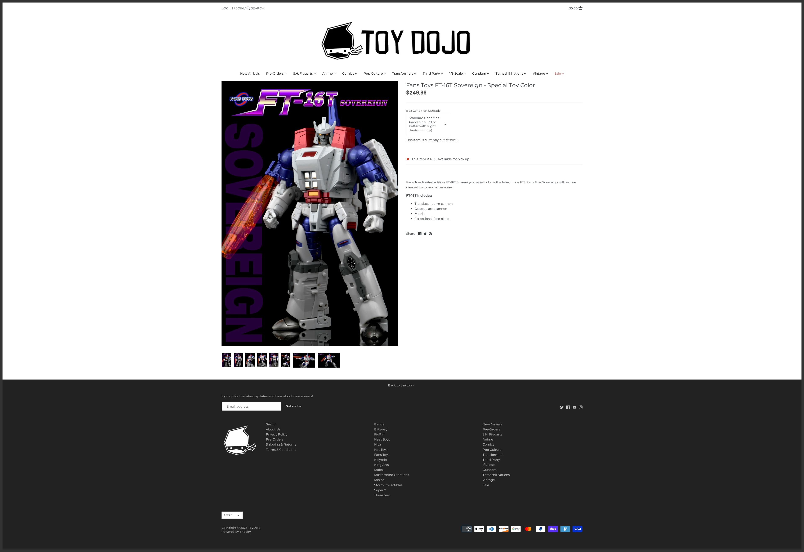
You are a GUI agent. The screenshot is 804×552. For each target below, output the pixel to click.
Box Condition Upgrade (423, 110)
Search (271, 424)
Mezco (379, 480)
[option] (226, 360)
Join (240, 8)
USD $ (228, 515)
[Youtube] (574, 407)
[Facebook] (568, 407)
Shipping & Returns (281, 444)
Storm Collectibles (388, 485)
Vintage (489, 480)
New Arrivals (492, 424)
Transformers (493, 455)
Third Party (491, 460)
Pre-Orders (274, 439)
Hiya (377, 444)
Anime (488, 439)
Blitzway (380, 429)
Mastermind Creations (391, 475)
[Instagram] (580, 407)
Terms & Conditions (281, 450)
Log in (227, 8)
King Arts (381, 465)
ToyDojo (254, 527)
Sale (486, 485)
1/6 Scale (489, 465)
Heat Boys (382, 439)
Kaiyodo (380, 460)
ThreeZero (382, 495)
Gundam (490, 470)
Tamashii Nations (496, 475)
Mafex (379, 470)
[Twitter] (562, 407)
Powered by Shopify (236, 531)
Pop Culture (492, 450)
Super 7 (380, 490)
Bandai (379, 424)
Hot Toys (380, 450)
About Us (273, 429)
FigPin (379, 434)
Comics (488, 444)
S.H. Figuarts (492, 434)
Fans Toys (381, 455)
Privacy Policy (276, 434)
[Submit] (248, 8)
